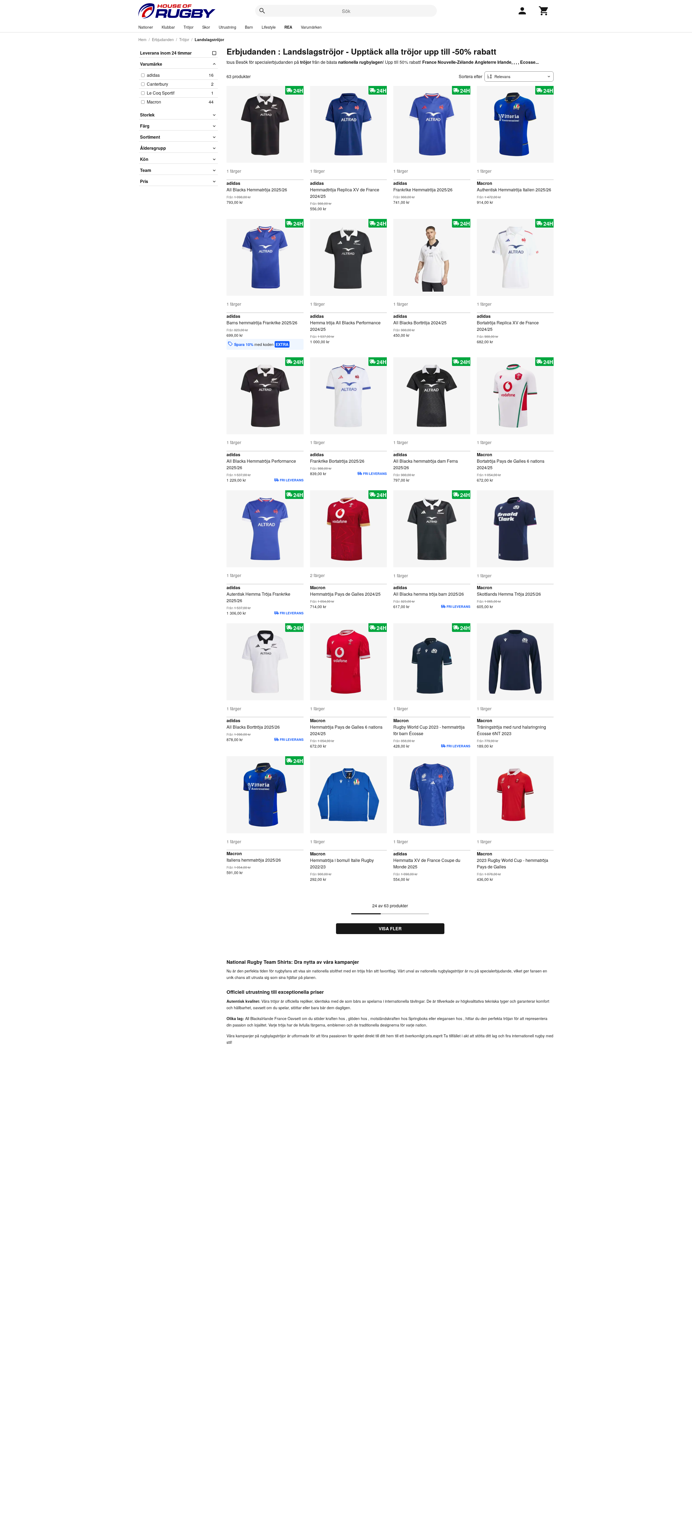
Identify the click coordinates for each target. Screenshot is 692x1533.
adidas (233, 183)
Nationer (145, 27)
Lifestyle (269, 27)
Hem (142, 39)
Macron (484, 183)
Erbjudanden (163, 39)
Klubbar (168, 27)
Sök (346, 10)
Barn (249, 27)
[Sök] (262, 11)
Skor (206, 27)
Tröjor (189, 27)
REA (288, 27)
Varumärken (311, 27)
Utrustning (227, 27)
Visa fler (390, 928)
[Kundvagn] (543, 10)
